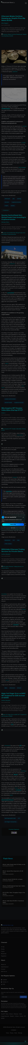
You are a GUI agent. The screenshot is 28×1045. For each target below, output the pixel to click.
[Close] (23, 517)
